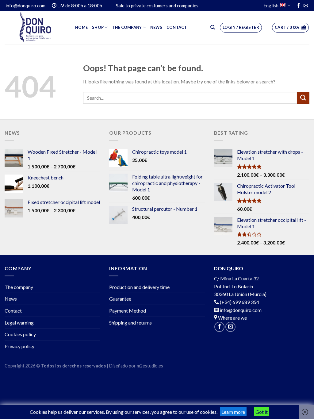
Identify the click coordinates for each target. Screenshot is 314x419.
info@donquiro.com (240, 310)
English (270, 5)
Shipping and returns (130, 322)
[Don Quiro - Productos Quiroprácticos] (35, 27)
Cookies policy (20, 334)
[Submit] (303, 98)
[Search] (212, 27)
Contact (177, 27)
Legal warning (19, 322)
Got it (261, 412)
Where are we (232, 318)
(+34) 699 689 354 (239, 302)
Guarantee (120, 299)
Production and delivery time (139, 287)
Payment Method (127, 310)
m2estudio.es (150, 365)
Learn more (233, 412)
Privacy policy (19, 346)
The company (127, 27)
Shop (98, 27)
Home (81, 27)
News (156, 27)
